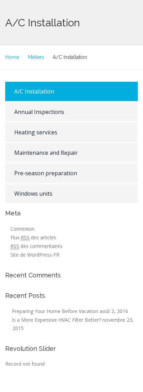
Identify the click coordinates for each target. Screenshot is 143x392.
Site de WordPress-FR (34, 254)
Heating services (35, 132)
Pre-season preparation (45, 173)
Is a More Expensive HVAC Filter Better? (56, 320)
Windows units (33, 193)
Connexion (22, 228)
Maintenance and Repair (46, 153)
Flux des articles (33, 237)
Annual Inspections (39, 112)
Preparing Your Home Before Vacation (55, 311)
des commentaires (36, 246)
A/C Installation (34, 91)
